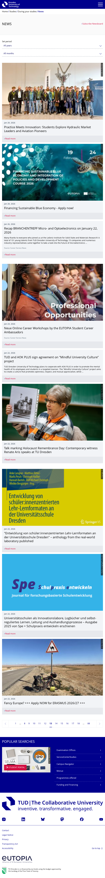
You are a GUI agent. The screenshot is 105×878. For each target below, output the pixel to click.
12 (45, 724)
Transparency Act (10, 844)
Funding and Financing (67, 785)
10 (34, 724)
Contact (5, 831)
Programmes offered (66, 778)
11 (39, 724)
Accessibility (7, 848)
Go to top (96, 848)
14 (56, 724)
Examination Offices (66, 750)
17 (73, 724)
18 (78, 724)
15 (62, 724)
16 (67, 724)
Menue (60, 771)
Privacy (5, 839)
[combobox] (52, 46)
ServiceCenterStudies (66, 757)
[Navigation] (100, 4)
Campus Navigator (65, 764)
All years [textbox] (8, 46)
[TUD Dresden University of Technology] (11, 4)
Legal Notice (7, 835)
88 (89, 724)
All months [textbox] (9, 54)
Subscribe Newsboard (92, 24)
